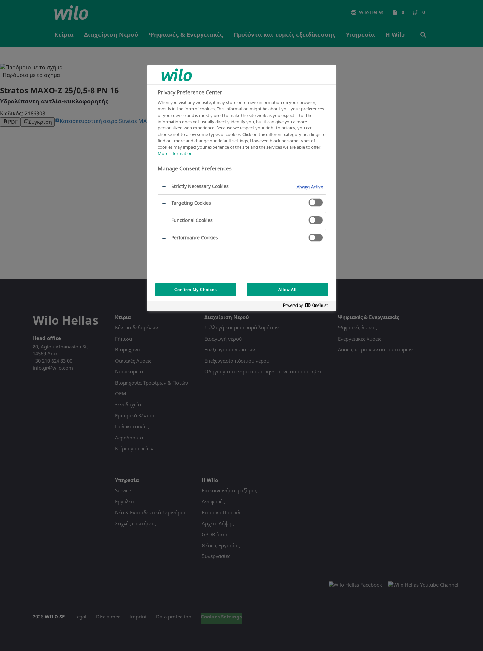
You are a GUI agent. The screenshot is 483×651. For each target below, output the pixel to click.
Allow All (287, 289)
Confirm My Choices (195, 289)
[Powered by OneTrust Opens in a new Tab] (308, 307)
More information (175, 154)
